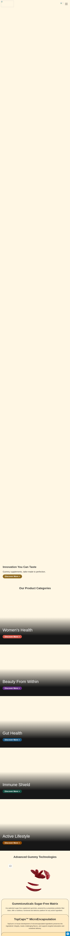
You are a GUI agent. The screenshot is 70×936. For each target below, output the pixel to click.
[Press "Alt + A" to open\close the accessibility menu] (67, 933)
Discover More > (12, 576)
